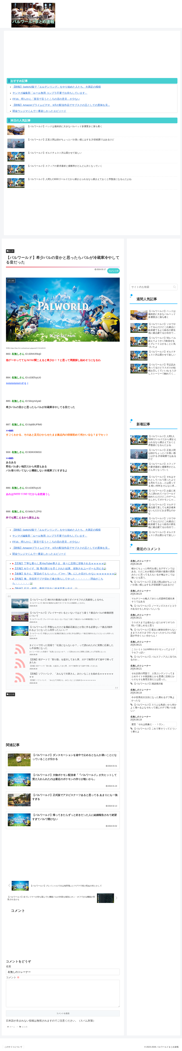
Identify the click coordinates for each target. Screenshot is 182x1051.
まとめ (11, 251)
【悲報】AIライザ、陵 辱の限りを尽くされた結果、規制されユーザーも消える (59, 568)
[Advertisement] (92, 58)
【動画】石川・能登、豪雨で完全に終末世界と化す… (44, 588)
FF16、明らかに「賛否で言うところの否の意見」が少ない (46, 99)
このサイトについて (13, 1047)
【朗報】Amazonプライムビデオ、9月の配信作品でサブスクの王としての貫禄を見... (61, 105)
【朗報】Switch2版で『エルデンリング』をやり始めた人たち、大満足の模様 (57, 86)
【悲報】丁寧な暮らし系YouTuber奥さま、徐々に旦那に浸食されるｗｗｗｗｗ (59, 563)
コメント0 (113, 271)
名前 (8, 966)
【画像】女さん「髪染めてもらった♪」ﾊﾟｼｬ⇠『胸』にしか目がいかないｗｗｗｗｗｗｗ (64, 573)
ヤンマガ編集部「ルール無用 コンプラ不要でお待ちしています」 (50, 93)
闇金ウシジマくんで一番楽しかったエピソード (39, 111)
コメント (12, 977)
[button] (174, 287)
